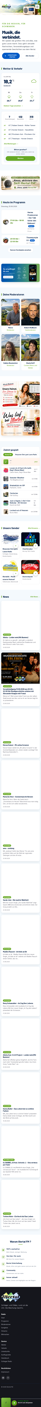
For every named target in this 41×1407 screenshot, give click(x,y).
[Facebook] (3, 1378)
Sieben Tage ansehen (12, 106)
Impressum (5, 1372)
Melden (21, 158)
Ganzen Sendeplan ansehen (20, 250)
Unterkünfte (5, 1351)
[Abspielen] (14, 1403)
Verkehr (4, 1348)
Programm (5, 1321)
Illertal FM (8, 454)
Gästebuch (5, 1358)
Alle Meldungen (10, 144)
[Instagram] (8, 1378)
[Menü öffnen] (37, 6)
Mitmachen (5, 1334)
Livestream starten (12, 56)
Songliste (4, 1328)
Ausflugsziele (6, 1355)
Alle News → (35, 597)
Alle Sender (30, 56)
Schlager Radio (6, 1361)
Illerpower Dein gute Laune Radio (26, 454)
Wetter (3, 1345)
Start (3, 1318)
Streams (4, 1331)
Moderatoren (6, 1324)
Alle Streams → (34, 528)
